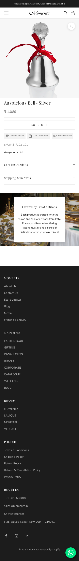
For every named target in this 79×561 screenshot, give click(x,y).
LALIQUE (10, 416)
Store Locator (12, 300)
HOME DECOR (13, 341)
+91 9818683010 (15, 498)
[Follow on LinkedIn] (27, 536)
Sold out (39, 125)
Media (8, 313)
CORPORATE (12, 368)
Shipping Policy (13, 457)
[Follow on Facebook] (6, 536)
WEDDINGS (11, 381)
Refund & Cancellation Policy (22, 470)
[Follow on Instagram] (17, 536)
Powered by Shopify (50, 549)
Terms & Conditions (16, 450)
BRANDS (10, 361)
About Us (10, 286)
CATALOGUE (12, 374)
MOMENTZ (11, 409)
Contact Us (11, 293)
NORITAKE (11, 422)
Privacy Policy (12, 477)
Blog (7, 306)
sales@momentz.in (16, 506)
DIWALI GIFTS (13, 354)
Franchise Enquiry (15, 320)
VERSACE (10, 429)
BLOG (8, 388)
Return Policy (12, 463)
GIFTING (9, 348)
